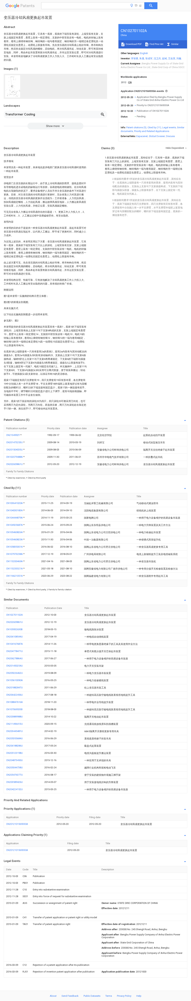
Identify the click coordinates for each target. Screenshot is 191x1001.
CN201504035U (14, 449)
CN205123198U (14, 753)
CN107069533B (14, 709)
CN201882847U (14, 687)
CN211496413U (14, 723)
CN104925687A (14, 525)
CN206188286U (14, 745)
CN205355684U (14, 738)
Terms (108, 995)
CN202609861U (14, 464)
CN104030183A (14, 510)
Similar (175, 44)
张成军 (149, 58)
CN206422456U (14, 694)
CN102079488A (14, 456)
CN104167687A (14, 643)
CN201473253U (14, 442)
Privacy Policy (124, 995)
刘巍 (178, 58)
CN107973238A (14, 554)
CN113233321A (14, 568)
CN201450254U (14, 665)
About (53, 995)
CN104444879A (14, 517)
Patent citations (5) (136, 127)
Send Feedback (70, 995)
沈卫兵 (157, 58)
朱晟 (141, 58)
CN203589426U (14, 782)
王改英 (171, 58)
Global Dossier (157, 136)
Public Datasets (92, 995)
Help (138, 995)
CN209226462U (14, 673)
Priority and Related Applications (151, 131)
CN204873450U (14, 760)
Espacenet (142, 136)
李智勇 (134, 58)
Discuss (170, 136)
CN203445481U (14, 731)
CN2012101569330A (17, 824)
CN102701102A (14, 614)
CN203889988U (14, 716)
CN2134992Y (13, 435)
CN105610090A (14, 680)
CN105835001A (14, 546)
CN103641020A (14, 503)
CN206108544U (14, 636)
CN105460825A (14, 539)
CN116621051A (14, 575)
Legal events (169, 127)
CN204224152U (14, 789)
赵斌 (164, 58)
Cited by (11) (154, 127)
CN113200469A (14, 561)
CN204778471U (14, 651)
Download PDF (133, 44)
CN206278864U (14, 658)
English (144, 53)
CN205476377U (14, 774)
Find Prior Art (156, 44)
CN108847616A (14, 702)
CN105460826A (14, 532)
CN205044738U (14, 767)
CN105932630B (14, 629)
